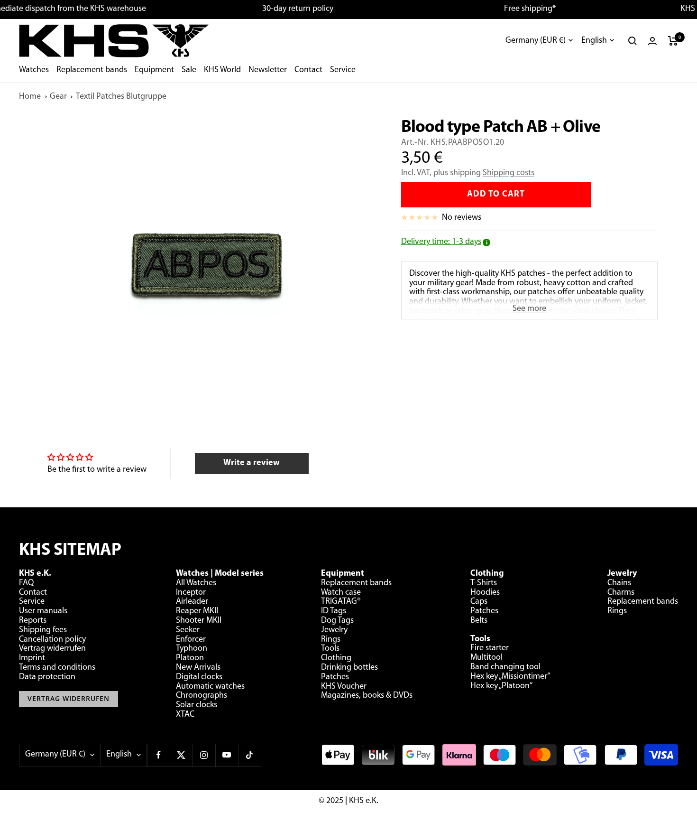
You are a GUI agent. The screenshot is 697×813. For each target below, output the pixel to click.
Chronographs (201, 696)
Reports (32, 621)
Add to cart (496, 194)
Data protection (47, 677)
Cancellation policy (52, 639)
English (594, 41)
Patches (335, 677)
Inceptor (191, 593)
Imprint (32, 658)
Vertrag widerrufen (52, 649)
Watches (34, 70)
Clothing (336, 658)
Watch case (341, 593)
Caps (478, 602)
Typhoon (191, 649)
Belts (478, 621)
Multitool (486, 658)
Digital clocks (199, 677)
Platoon (190, 658)
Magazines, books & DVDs (367, 696)
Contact (308, 70)
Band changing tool (505, 667)
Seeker (188, 630)
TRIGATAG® (341, 602)
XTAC (185, 714)
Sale (189, 70)
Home (30, 97)
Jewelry (334, 630)
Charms (620, 593)
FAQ (26, 583)
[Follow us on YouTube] (226, 755)
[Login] (652, 41)
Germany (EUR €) (535, 41)
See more (529, 309)
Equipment (154, 70)
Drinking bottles (349, 667)
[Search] (632, 41)
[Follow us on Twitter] (181, 755)
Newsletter (267, 70)
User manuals (43, 611)
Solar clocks (196, 705)
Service (343, 70)
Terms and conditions (57, 667)
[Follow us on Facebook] (158, 755)
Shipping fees (43, 630)
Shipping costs (508, 173)
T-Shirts (483, 583)
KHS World (222, 70)
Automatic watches (210, 686)
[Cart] (673, 41)
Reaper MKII (197, 611)
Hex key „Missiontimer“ (510, 677)
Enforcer (191, 639)
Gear (58, 97)
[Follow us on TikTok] (249, 755)
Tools (330, 649)
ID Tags (333, 611)
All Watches (196, 583)
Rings (330, 639)
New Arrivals (198, 667)
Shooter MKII (198, 621)
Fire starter (489, 648)
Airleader (192, 602)
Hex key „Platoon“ (501, 686)
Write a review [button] (251, 463)
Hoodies (485, 593)
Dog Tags (337, 621)
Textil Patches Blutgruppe (121, 97)
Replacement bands (91, 70)
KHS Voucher (344, 686)
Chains (619, 583)
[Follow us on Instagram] (204, 755)
